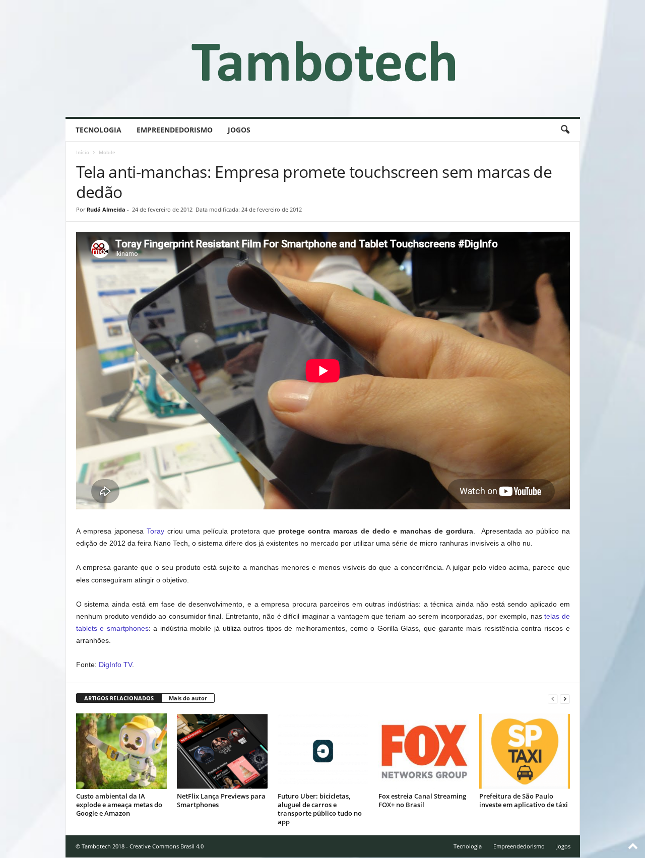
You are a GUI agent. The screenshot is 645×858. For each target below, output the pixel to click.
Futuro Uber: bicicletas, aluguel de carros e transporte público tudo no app (320, 808)
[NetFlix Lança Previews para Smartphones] (222, 751)
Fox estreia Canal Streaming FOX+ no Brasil (422, 800)
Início (82, 152)
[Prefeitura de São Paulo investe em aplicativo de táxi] (524, 751)
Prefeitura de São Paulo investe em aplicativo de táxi (523, 800)
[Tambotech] (323, 58)
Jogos (239, 130)
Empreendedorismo (175, 130)
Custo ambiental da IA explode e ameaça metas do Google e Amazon (119, 804)
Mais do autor (188, 698)
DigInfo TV (115, 665)
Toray (155, 531)
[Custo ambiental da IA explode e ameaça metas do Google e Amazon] (121, 751)
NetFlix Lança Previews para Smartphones (221, 800)
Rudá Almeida (106, 209)
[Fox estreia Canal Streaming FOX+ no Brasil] (423, 751)
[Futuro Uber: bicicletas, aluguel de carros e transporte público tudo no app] (323, 751)
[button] (565, 130)
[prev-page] (553, 698)
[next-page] (565, 698)
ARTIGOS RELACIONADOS (119, 698)
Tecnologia (98, 130)
